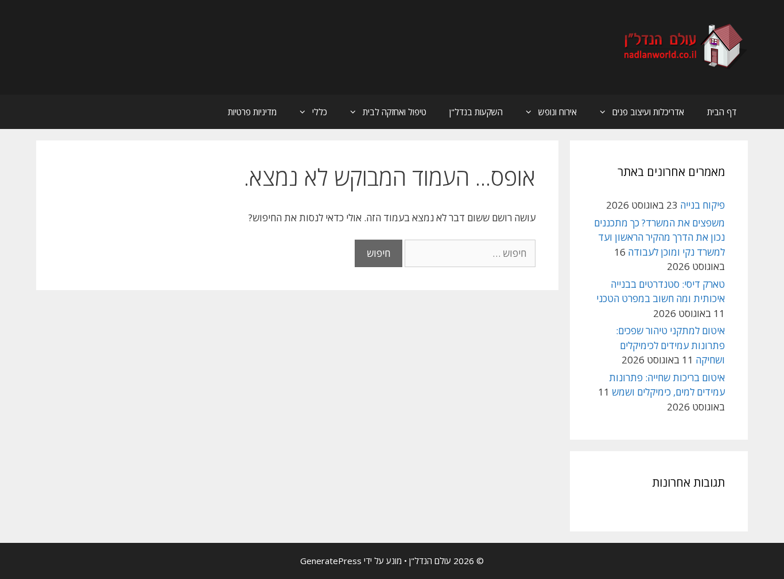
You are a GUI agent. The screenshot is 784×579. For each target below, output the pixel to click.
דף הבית (721, 112)
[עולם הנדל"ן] (684, 46)
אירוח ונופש (557, 112)
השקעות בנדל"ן (476, 112)
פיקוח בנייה (702, 205)
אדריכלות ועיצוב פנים (648, 112)
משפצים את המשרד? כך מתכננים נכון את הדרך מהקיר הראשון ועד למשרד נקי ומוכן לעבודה (659, 237)
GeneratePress (331, 560)
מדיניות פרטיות (252, 112)
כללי (319, 112)
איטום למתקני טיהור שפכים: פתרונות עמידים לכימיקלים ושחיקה (670, 345)
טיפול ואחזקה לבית (394, 112)
